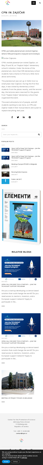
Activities (13, 16)
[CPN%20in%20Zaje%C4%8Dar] (12, 117)
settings (24, 458)
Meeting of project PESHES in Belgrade (24, 164)
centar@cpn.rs (21, 433)
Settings (15, 461)
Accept (6, 461)
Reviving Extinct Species (19, 172)
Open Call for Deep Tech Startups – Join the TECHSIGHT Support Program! (25, 149)
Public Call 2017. (16, 179)
